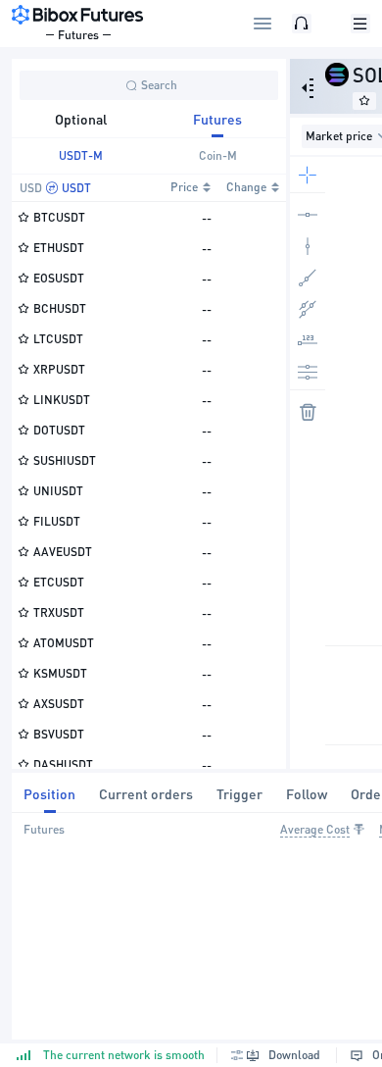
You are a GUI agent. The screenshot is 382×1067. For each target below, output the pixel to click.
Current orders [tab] (146, 793)
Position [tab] (49, 793)
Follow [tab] (306, 793)
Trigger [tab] (239, 793)
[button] (237, 1055)
